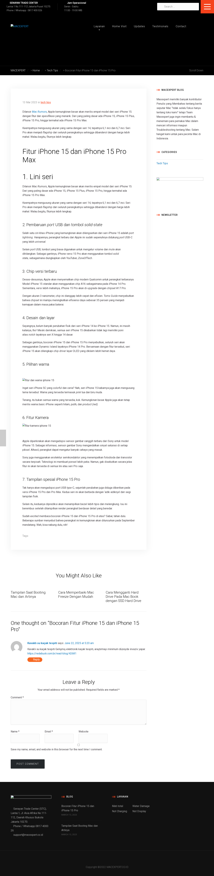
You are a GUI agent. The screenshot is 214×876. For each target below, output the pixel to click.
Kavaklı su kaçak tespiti (42, 643)
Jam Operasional (76, 3)
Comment (17, 697)
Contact (181, 26)
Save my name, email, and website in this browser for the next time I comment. (56, 749)
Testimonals (160, 26)
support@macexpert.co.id (28, 834)
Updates (139, 26)
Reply (36, 659)
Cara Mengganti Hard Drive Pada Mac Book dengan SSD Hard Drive (123, 596)
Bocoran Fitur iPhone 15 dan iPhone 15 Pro (77, 808)
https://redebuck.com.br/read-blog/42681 (51, 653)
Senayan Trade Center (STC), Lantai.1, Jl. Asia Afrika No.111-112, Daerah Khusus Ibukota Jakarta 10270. (29, 815)
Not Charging (119, 811)
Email (49, 731)
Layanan (99, 26)
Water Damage (141, 806)
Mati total (117, 806)
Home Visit (119, 26)
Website (83, 731)
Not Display (139, 811)
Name (15, 731)
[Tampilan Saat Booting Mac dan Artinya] (3, 438)
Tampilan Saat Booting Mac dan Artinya (28, 594)
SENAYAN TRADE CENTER (24, 3)
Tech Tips (46, 102)
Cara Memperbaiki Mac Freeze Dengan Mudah (76, 594)
